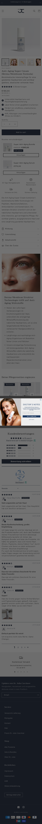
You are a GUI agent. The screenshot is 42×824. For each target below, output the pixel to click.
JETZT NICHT (31, 419)
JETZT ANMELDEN (31, 416)
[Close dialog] (40, 399)
